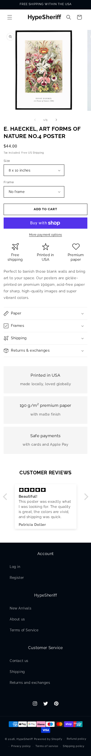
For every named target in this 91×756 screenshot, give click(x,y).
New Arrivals (20, 608)
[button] (9, 17)
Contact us (19, 661)
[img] (46, 490)
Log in (15, 567)
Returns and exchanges (30, 683)
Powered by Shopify (48, 738)
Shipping (17, 672)
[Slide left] (35, 119)
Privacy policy (21, 746)
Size (7, 161)
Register (17, 578)
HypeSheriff (25, 738)
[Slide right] (56, 119)
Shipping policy (73, 746)
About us (17, 619)
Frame (9, 182)
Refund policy (76, 738)
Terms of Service (24, 630)
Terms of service (46, 746)
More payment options (45, 234)
